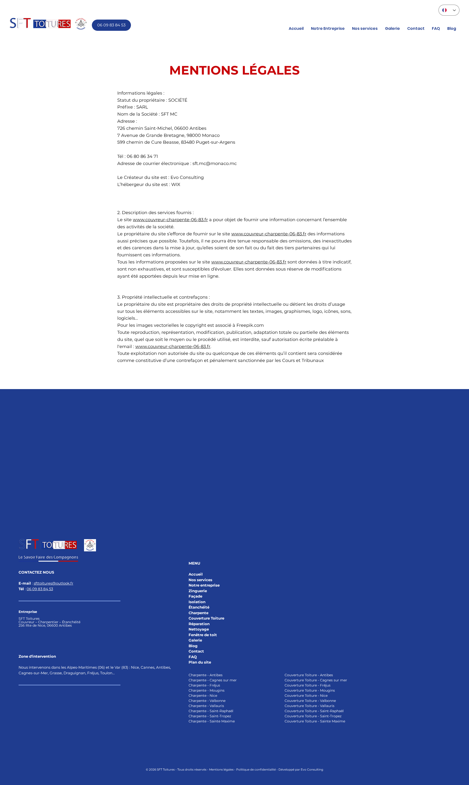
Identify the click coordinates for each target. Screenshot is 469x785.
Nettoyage (199, 629)
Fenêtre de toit (203, 634)
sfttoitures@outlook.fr (53, 583)
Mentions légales (221, 769)
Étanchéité (199, 607)
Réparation (199, 623)
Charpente (198, 613)
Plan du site (200, 662)
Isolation (197, 602)
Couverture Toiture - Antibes (309, 675)
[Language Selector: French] (448, 10)
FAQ (193, 656)
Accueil (196, 574)
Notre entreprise (204, 585)
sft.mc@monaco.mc (214, 163)
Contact (196, 651)
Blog (193, 645)
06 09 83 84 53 (40, 589)
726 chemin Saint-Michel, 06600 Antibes (161, 128)
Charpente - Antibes (206, 675)
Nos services (200, 580)
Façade (195, 596)
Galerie (195, 640)
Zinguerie (198, 591)
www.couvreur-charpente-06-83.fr (170, 219)
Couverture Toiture (206, 618)
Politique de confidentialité (256, 769)
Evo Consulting (312, 769)
